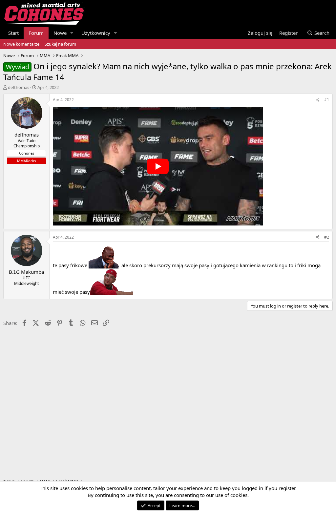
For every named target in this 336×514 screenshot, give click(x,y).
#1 (326, 99)
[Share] (318, 100)
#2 (326, 237)
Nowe (60, 33)
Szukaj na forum (60, 44)
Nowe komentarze (21, 44)
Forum (36, 33)
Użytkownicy (95, 33)
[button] (71, 33)
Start (13, 33)
